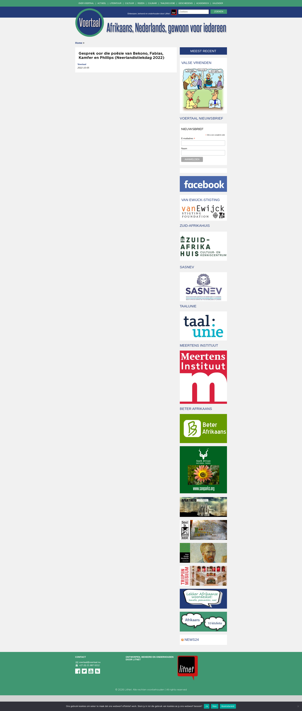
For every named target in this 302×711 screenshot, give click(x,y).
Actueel (102, 3)
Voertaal (82, 64)
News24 (192, 640)
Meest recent (203, 51)
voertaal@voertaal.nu (90, 662)
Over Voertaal (86, 3)
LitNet (128, 690)
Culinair (152, 3)
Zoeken (218, 11)
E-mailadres (188, 138)
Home (78, 43)
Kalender (218, 3)
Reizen (141, 3)
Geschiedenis (186, 3)
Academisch (202, 3)
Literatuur (115, 3)
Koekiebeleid (227, 706)
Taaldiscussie (167, 3)
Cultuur (129, 3)
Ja (206, 706)
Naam (184, 148)
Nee (215, 706)
